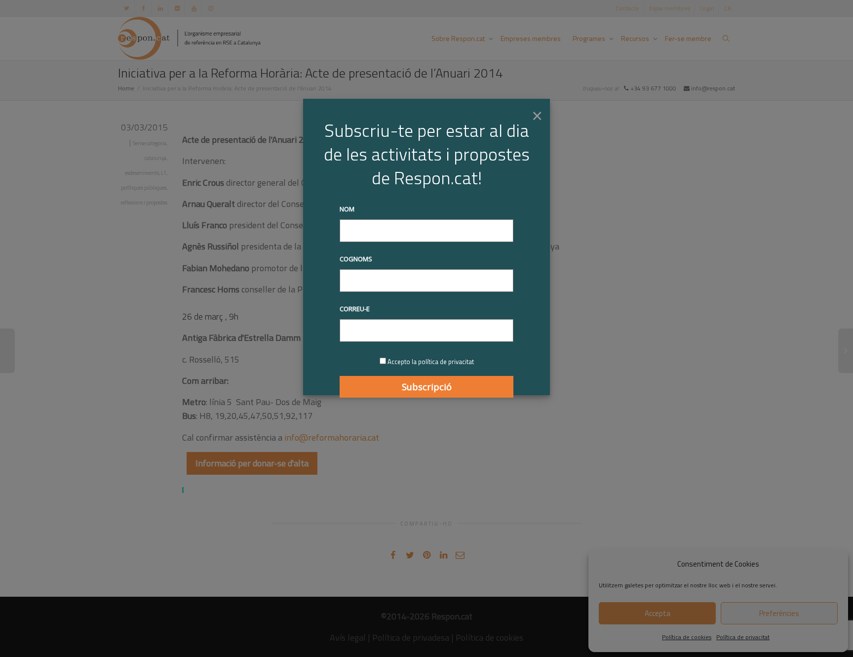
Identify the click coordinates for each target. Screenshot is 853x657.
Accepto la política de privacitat (431, 362)
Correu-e (355, 308)
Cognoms (356, 258)
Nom (347, 209)
